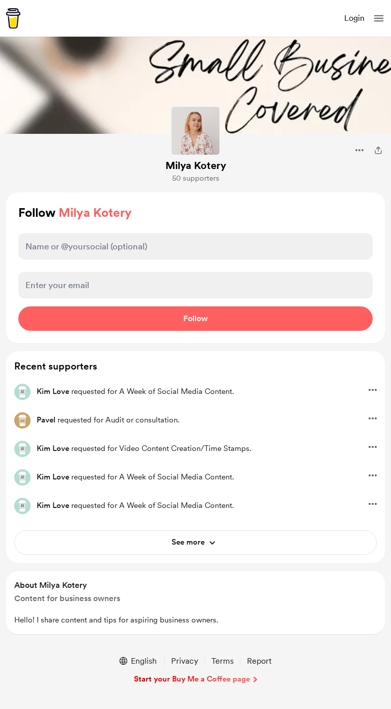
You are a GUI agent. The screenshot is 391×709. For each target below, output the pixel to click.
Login (354, 18)
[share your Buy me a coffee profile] (378, 150)
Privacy (184, 661)
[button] (379, 18)
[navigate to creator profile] (195, 130)
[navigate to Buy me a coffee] (13, 18)
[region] (195, 603)
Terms (222, 661)
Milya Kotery (195, 165)
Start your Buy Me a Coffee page (192, 679)
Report (259, 661)
